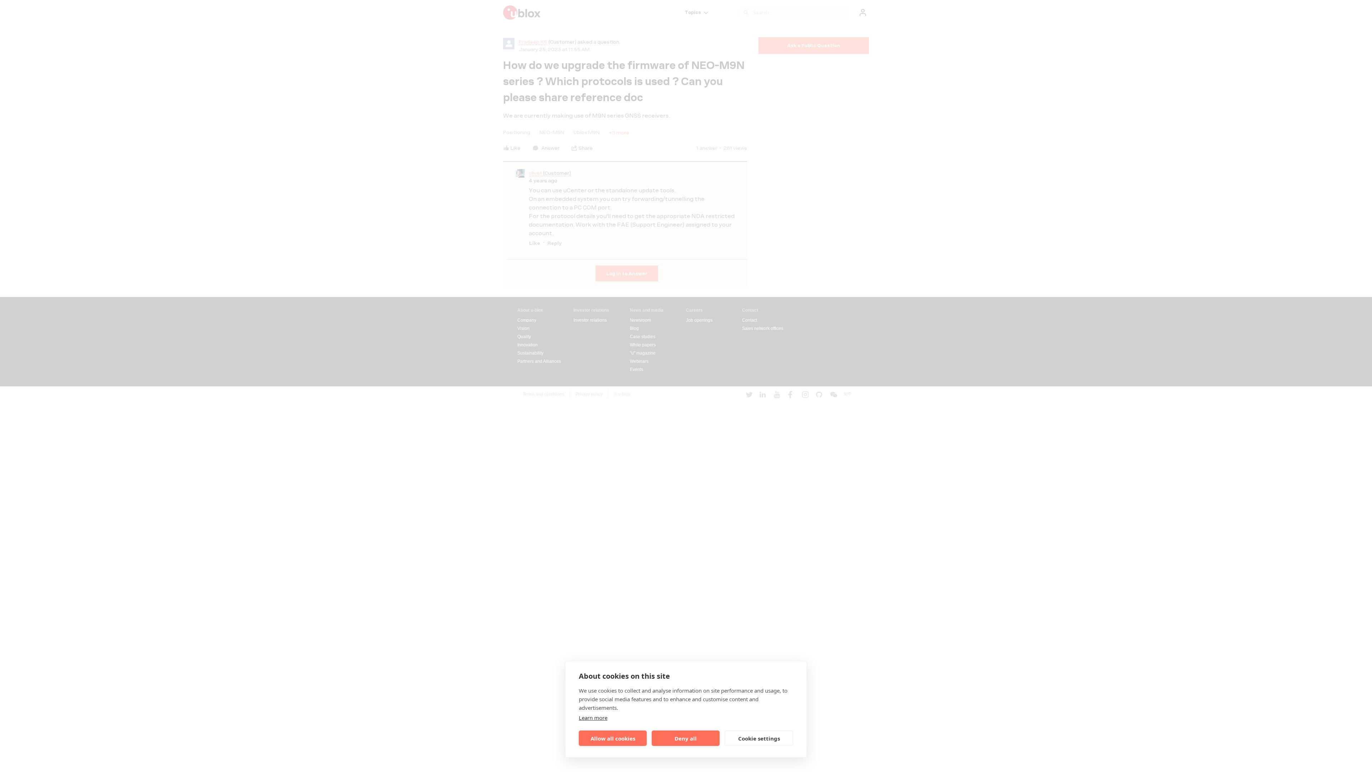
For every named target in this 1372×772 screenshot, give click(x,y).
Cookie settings (759, 738)
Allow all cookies (613, 738)
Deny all (686, 738)
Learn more (593, 717)
